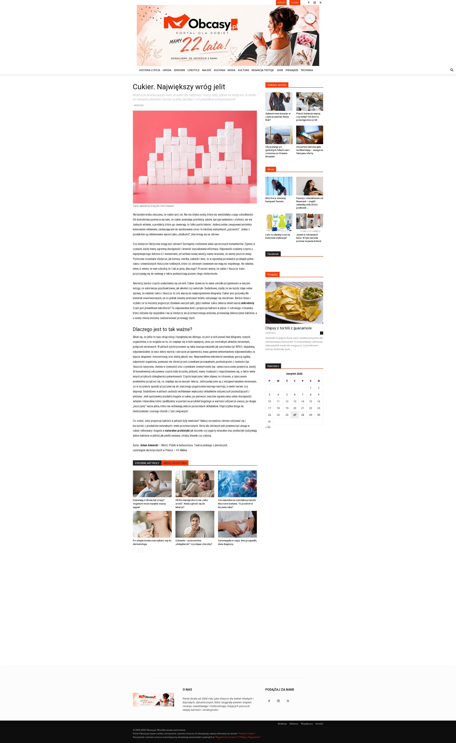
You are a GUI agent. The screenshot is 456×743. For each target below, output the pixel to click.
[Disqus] (195, 609)
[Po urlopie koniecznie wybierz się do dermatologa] (152, 524)
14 (302, 401)
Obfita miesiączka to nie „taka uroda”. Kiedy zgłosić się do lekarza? (191, 504)
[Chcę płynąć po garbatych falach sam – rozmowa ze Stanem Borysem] (278, 135)
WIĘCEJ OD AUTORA (175, 463)
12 (287, 401)
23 (318, 408)
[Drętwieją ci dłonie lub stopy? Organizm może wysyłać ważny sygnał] (152, 483)
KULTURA (243, 70)
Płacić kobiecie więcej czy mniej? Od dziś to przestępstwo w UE (308, 116)
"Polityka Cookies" (246, 733)
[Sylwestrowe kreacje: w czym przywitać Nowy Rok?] (278, 101)
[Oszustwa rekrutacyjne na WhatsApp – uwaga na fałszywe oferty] (309, 135)
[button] (451, 70)
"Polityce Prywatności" (250, 737)
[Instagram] (314, 2)
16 (318, 401)
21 (302, 408)
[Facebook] (308, 2)
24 (269, 414)
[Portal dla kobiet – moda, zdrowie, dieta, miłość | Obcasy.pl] (228, 35)
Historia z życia (149, 70)
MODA (231, 70)
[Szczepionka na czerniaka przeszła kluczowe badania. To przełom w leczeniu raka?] (237, 483)
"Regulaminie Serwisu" (226, 737)
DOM (280, 70)
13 (294, 401)
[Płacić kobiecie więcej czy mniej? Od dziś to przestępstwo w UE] (309, 101)
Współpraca (307, 723)
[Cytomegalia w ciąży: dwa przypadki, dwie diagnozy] (237, 524)
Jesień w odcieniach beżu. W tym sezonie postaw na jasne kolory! (308, 237)
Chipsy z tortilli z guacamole (288, 328)
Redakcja (282, 723)
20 (294, 408)
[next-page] (141, 550)
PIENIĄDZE (292, 70)
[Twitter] (320, 2)
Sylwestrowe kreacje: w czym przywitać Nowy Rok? (278, 116)
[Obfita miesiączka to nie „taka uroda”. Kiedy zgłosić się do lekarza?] (194, 483)
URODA (167, 70)
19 (287, 408)
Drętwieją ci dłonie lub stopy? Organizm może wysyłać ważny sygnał (149, 504)
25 (278, 414)
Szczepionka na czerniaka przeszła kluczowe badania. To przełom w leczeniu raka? (237, 504)
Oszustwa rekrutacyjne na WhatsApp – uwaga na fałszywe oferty (309, 150)
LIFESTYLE (194, 70)
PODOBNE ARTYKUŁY (147, 463)
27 (294, 414)
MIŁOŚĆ (206, 70)
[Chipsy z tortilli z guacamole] (294, 303)
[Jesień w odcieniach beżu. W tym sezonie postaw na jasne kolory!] (309, 222)
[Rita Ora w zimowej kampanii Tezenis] (278, 186)
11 (278, 401)
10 (269, 401)
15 (310, 401)
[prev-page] (135, 550)
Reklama (294, 723)
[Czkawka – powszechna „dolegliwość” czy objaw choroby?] (194, 524)
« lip (267, 427)
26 (287, 414)
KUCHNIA (219, 70)
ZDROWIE (179, 70)
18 (278, 408)
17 (269, 408)
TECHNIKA (307, 70)
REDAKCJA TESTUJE (263, 70)
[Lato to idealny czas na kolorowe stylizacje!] (278, 222)
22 (310, 408)
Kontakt (319, 723)
